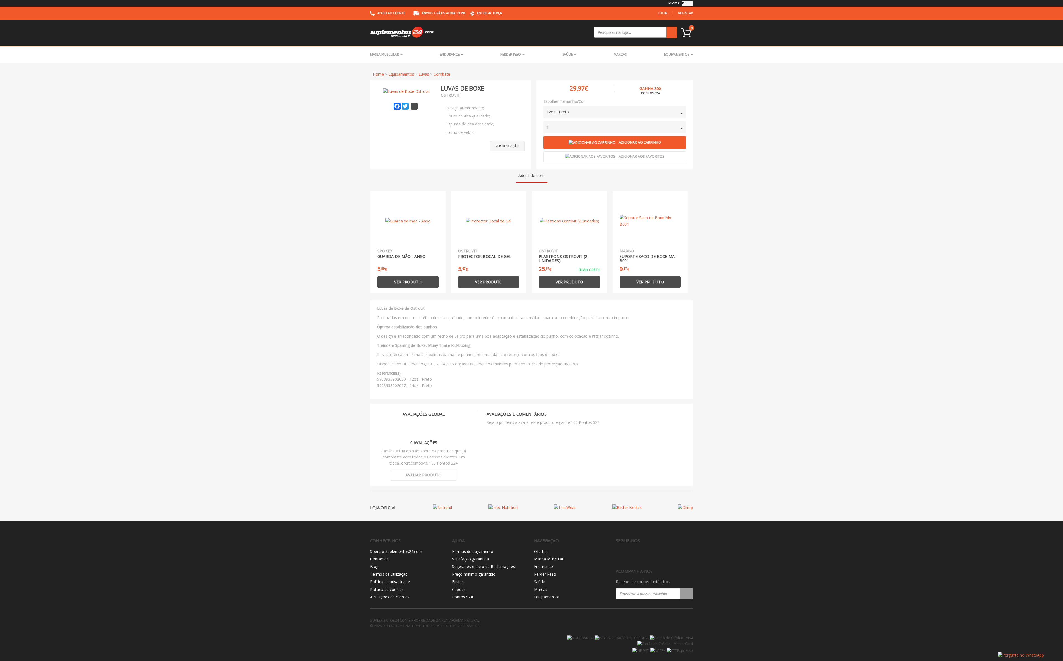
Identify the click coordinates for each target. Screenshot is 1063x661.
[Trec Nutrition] (503, 507)
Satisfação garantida (470, 559)
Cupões (459, 589)
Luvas (424, 74)
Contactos (379, 559)
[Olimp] (685, 507)
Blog (374, 566)
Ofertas (541, 551)
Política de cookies (387, 589)
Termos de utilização (389, 574)
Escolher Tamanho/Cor (564, 101)
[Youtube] (642, 555)
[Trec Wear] (565, 507)
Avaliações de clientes (389, 596)
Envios (458, 581)
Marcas (620, 54)
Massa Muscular (385, 54)
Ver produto (408, 282)
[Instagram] (631, 555)
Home (378, 74)
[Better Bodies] (627, 507)
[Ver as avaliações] (515, 88)
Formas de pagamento (472, 551)
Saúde (568, 54)
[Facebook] (619, 555)
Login (662, 12)
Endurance (450, 54)
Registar (685, 12)
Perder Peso (511, 54)
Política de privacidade (390, 581)
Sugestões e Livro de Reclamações (483, 566)
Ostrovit (450, 95)
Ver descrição (507, 146)
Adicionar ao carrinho (640, 142)
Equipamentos (677, 54)
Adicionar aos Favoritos (642, 156)
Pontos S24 (462, 596)
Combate (442, 74)
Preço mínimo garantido (474, 574)
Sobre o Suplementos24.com (396, 551)
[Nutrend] (442, 507)
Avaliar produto (424, 475)
